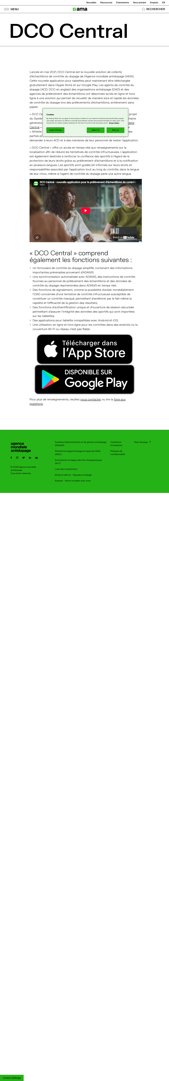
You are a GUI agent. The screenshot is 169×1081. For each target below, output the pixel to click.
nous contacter (90, 399)
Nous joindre (139, 2)
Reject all (95, 130)
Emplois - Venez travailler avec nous (73, 480)
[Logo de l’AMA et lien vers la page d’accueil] (80, 9)
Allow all (115, 130)
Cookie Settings (12, 1078)
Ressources (106, 2)
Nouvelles (91, 2)
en (163, 2)
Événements (122, 2)
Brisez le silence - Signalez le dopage (73, 475)
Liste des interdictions (66, 469)
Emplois (154, 2)
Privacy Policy (114, 123)
